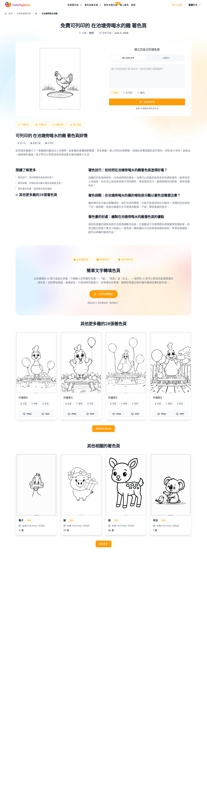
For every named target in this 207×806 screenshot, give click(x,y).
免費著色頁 (73, 5)
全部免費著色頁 (24, 13)
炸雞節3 (112, 397)
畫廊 (133, 5)
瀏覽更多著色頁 (103, 428)
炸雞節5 (23, 397)
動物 (91, 32)
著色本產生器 (110, 5)
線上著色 (124, 5)
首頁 (10, 13)
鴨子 (21, 520)
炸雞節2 (157, 397)
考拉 (155, 520)
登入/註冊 (177, 5)
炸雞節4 (68, 397)
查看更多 (103, 544)
